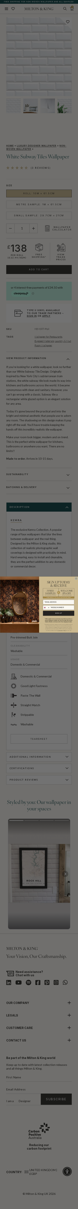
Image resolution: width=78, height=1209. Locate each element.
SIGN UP (58, 613)
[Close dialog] (76, 578)
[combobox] (46, 607)
